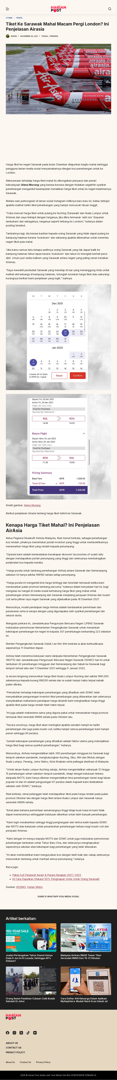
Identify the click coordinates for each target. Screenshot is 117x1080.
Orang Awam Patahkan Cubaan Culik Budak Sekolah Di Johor (30, 1000)
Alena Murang (32, 505)
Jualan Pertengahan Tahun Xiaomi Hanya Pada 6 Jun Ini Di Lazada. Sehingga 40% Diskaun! (29, 958)
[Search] (109, 8)
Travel (44, 36)
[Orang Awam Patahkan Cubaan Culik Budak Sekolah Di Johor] (31, 981)
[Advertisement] (58, 139)
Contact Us (13, 1047)
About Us (12, 1043)
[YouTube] (35, 1032)
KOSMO (21, 887)
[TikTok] (28, 1032)
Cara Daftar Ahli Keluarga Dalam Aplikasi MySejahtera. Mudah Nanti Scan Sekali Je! (84, 1000)
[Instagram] (14, 1032)
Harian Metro (35, 887)
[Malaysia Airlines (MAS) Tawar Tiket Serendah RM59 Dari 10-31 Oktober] (86, 937)
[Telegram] (63, 903)
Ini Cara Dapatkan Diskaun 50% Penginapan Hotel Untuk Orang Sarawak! (56, 879)
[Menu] (7, 9)
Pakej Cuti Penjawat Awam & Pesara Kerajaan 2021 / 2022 (46, 875)
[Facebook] (44, 903)
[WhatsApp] (73, 903)
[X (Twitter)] (53, 903)
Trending (53, 36)
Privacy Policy (15, 1052)
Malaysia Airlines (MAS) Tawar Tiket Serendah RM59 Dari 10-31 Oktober (81, 956)
